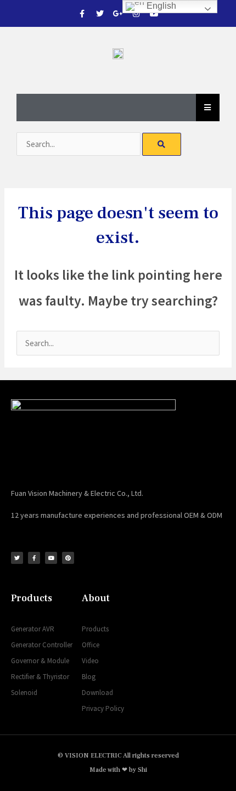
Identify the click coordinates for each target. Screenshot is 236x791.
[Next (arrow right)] (217, 395)
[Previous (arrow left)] (19, 395)
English (160, 5)
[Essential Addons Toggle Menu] (208, 107)
